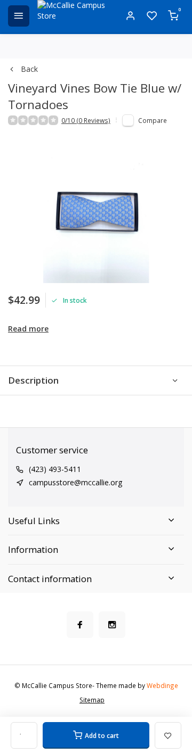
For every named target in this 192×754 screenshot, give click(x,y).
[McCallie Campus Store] (74, 16)
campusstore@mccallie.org (75, 482)
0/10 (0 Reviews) (85, 120)
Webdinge (162, 685)
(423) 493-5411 (55, 469)
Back (29, 69)
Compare (152, 120)
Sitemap (92, 699)
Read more (28, 329)
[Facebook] (80, 624)
